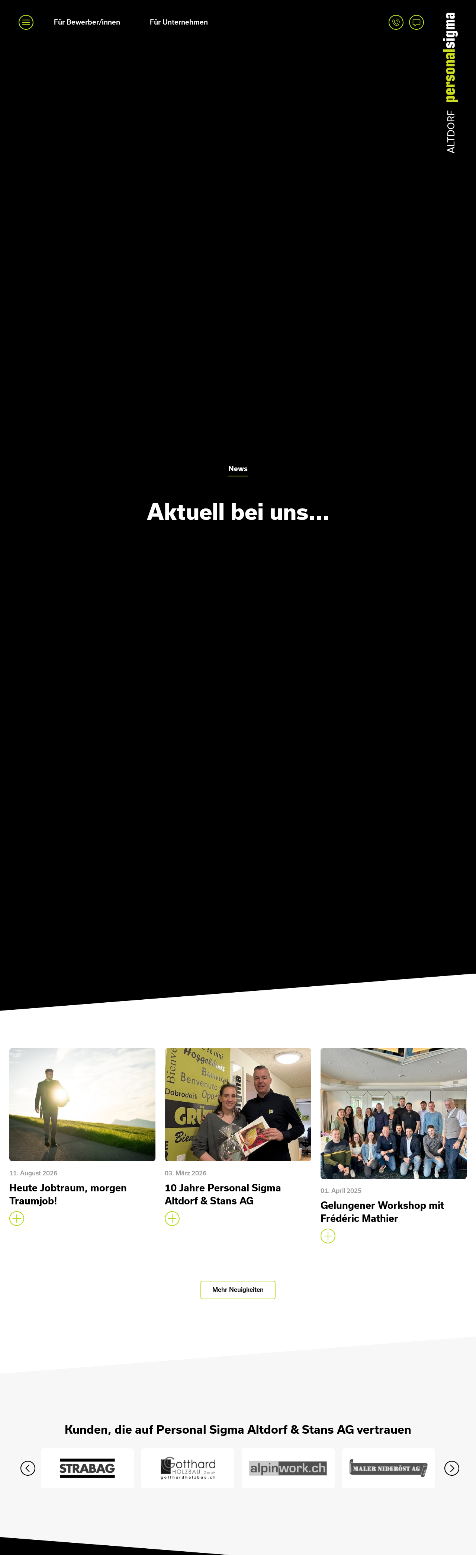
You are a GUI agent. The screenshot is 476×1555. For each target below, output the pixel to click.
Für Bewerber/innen (87, 22)
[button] (27, 1468)
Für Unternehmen (179, 22)
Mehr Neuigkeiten (238, 1289)
